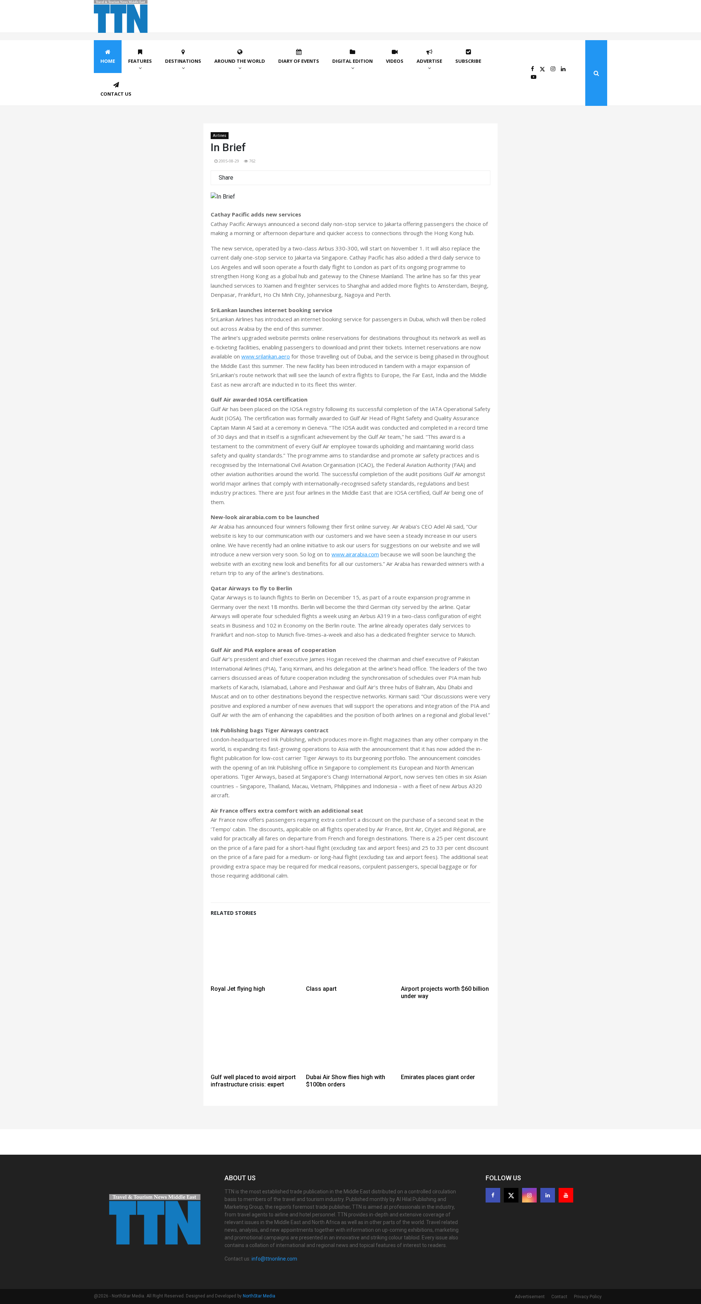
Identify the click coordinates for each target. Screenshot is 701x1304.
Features (140, 61)
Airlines (219, 136)
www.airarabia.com (355, 554)
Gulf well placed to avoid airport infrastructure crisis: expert (253, 1081)
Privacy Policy (588, 1296)
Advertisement (530, 1296)
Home (107, 61)
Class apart (321, 988)
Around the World (239, 61)
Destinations (183, 61)
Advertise (429, 61)
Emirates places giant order (438, 1077)
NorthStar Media (259, 1296)
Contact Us (115, 94)
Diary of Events (298, 61)
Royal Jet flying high (238, 988)
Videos (394, 61)
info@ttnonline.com (274, 1259)
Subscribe (468, 61)
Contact (559, 1296)
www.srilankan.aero (265, 356)
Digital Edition (352, 61)
